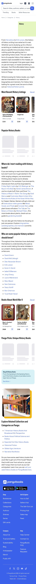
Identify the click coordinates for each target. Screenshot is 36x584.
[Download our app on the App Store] (9, 488)
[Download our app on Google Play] (21, 488)
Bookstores (7, 499)
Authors (6, 510)
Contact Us (24, 539)
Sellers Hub (24, 503)
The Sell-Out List (26, 506)
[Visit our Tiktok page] (26, 568)
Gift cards (6, 522)
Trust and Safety (9, 539)
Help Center (24, 535)
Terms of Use (13, 576)
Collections (7, 503)
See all (32, 92)
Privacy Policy (22, 576)
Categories (10, 17)
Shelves (6, 514)
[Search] (32, 8)
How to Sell (24, 499)
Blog (4, 547)
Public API (7, 559)
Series (5, 518)
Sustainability (8, 543)
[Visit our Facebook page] (10, 568)
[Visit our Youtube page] (22, 568)
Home (3, 17)
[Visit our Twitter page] (14, 568)
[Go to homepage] (6, 3)
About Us (6, 535)
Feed (22, 518)
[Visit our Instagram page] (18, 568)
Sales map (24, 514)
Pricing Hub (24, 510)
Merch (5, 555)
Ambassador (7, 551)
